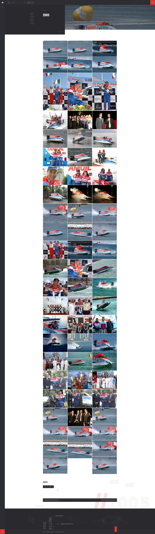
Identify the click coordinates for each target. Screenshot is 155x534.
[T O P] (116, 529)
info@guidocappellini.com (67, 523)
